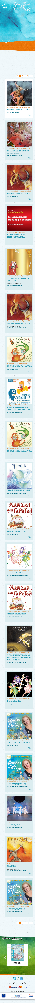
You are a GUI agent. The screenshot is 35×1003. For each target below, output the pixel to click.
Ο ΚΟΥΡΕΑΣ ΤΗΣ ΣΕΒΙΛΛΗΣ (18, 742)
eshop (15, 938)
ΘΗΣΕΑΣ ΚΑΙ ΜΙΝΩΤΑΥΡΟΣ (18, 109)
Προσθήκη (9, 946)
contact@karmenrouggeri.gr (17, 983)
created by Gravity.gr (17, 991)
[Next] (30, 957)
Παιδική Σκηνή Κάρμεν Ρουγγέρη (21, 7)
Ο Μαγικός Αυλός (14, 701)
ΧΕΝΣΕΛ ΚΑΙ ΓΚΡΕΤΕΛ (16, 531)
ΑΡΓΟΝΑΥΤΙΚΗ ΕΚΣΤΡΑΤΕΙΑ (19, 490)
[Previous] (5, 957)
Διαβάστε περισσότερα (29, 115)
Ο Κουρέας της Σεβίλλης (16, 783)
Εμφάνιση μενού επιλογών (4, 7)
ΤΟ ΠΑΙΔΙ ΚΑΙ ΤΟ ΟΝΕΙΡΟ (18, 151)
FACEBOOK (21, 978)
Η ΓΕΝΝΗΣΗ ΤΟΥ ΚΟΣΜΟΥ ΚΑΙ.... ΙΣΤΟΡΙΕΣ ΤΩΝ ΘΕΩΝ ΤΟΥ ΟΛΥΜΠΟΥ (19, 657)
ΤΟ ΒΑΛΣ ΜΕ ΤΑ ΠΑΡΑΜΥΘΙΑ (19, 366)
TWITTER (14, 978)
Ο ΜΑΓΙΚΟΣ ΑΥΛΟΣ (15, 573)
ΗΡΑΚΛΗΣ (11, 866)
